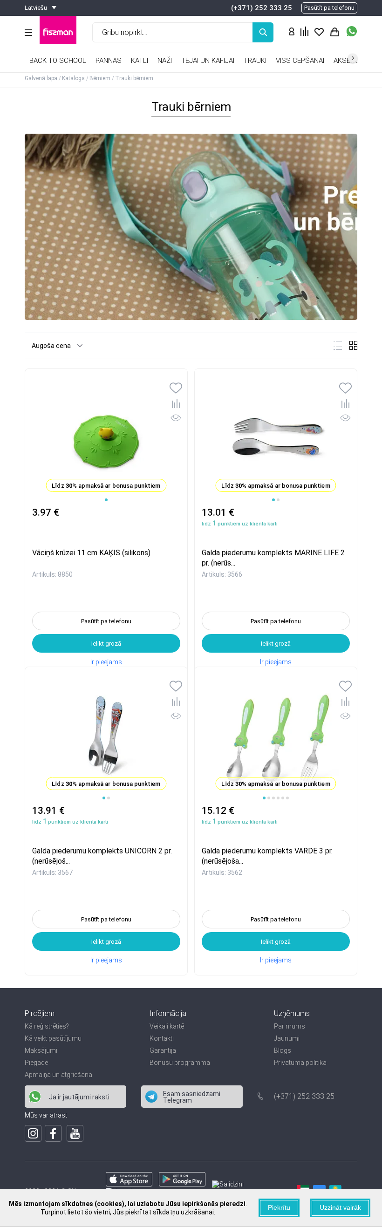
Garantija (163, 1050)
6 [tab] (287, 798)
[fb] (53, 1133)
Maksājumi (41, 1050)
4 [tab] (278, 798)
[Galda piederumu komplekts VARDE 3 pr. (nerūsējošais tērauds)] (276, 736)
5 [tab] (282, 798)
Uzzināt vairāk (340, 1207)
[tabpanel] (106, 438)
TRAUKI (255, 60)
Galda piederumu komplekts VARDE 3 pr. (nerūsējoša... (267, 855)
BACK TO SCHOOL (57, 60)
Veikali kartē (167, 1026)
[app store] (129, 1184)
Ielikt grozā (106, 643)
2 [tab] (278, 499)
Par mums (289, 1026)
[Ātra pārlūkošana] (176, 419)
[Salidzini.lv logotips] (228, 1184)
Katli (139, 60)
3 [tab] (273, 798)
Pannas (109, 60)
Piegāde (36, 1062)
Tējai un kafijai (207, 60)
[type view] (338, 345)
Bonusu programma (180, 1062)
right (352, 58)
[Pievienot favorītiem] (176, 388)
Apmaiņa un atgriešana (58, 1074)
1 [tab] (106, 499)
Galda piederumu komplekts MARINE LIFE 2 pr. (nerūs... (273, 557)
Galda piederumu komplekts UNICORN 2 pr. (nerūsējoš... (102, 855)
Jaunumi (287, 1038)
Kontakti (162, 1038)
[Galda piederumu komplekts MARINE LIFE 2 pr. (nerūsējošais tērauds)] (276, 438)
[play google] (182, 1184)
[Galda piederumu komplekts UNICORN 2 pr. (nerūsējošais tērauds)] (106, 736)
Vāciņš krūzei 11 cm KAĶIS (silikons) (91, 552)
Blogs (282, 1050)
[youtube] (75, 1133)
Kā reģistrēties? (47, 1026)
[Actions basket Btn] (334, 32)
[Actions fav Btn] (319, 32)
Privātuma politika (300, 1062)
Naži (164, 60)
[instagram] (33, 1133)
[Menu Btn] (28, 32)
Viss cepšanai (300, 60)
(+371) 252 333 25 (261, 8)
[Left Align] (262, 32)
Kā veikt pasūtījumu (53, 1038)
